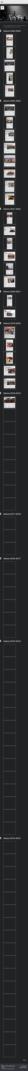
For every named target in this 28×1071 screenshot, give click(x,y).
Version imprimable (7, 1065)
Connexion (24, 1065)
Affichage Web (23, 1067)
